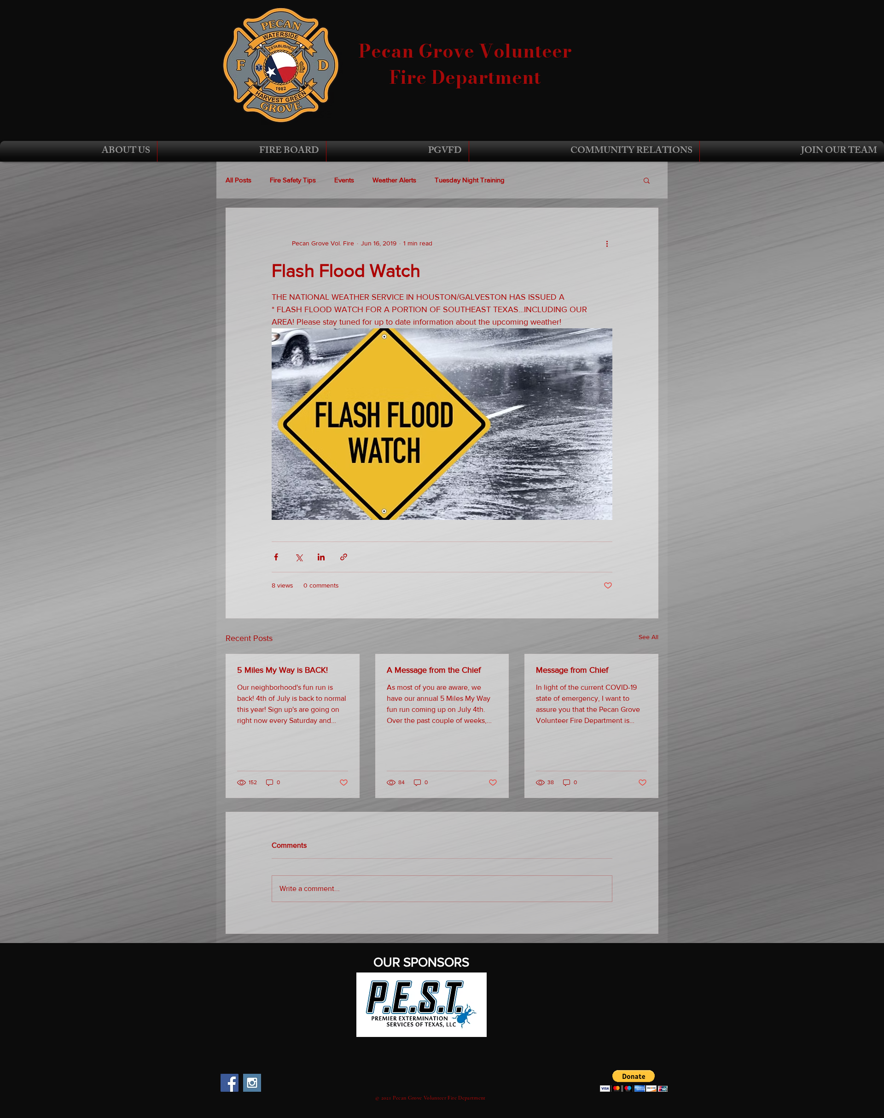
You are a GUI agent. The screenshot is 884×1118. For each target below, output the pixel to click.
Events (344, 180)
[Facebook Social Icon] (229, 1083)
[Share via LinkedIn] (321, 557)
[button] (78, 151)
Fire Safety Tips (293, 180)
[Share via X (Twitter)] (298, 557)
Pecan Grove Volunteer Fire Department (465, 64)
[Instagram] (252, 1083)
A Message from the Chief (434, 670)
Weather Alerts (394, 180)
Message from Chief (572, 670)
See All (648, 637)
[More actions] (606, 243)
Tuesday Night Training (470, 180)
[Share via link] (343, 557)
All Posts (238, 180)
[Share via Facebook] (276, 557)
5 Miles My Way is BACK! (282, 670)
